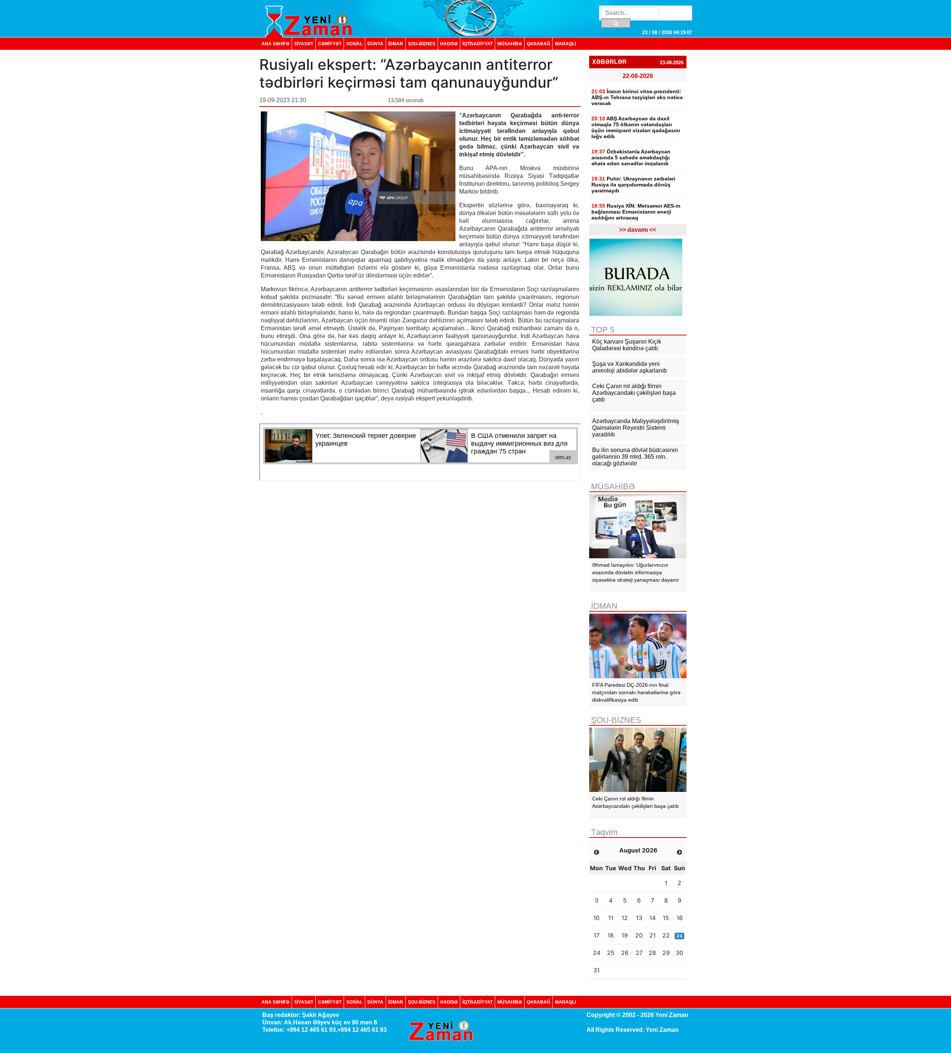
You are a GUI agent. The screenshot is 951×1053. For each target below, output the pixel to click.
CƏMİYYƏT (329, 43)
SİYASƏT (303, 43)
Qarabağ (538, 43)
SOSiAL (354, 43)
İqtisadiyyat (477, 43)
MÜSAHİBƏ (509, 43)
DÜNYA (375, 43)
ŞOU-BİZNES (421, 43)
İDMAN (395, 43)
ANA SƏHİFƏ (275, 43)
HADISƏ (449, 43)
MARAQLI (565, 43)
